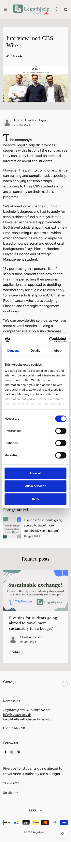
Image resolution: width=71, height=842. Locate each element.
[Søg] (56, 9)
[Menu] (5, 9)
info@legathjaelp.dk (17, 714)
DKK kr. (33, 810)
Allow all (35, 473)
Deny (35, 499)
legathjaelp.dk (28, 145)
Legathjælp (39, 832)
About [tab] (58, 350)
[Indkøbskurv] (65, 9)
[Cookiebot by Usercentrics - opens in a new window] (50, 339)
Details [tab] (35, 350)
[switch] (60, 431)
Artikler (15, 652)
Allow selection (35, 486)
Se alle (8, 792)
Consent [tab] (13, 350)
